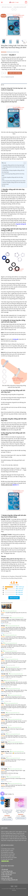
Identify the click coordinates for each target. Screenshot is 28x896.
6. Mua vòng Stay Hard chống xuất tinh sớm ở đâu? (13, 180)
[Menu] (2, 2)
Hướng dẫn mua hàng (7, 852)
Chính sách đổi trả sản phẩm (9, 857)
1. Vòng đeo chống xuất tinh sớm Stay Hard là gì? (13, 165)
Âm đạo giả (5, 869)
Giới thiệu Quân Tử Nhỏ (8, 849)
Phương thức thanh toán (8, 854)
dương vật (15, 339)
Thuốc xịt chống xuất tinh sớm (10, 880)
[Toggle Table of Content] (24, 163)
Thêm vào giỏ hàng (15, 73)
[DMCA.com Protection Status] (5, 861)
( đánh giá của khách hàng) (13, 52)
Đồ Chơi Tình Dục (7, 7)
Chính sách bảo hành (7, 859)
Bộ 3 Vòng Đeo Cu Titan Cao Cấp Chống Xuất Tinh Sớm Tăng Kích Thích (7, 811)
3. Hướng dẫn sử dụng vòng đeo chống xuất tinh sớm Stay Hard (13, 171)
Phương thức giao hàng (8, 856)
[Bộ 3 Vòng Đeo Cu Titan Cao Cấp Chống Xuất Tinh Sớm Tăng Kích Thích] (7, 802)
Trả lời (2, 615)
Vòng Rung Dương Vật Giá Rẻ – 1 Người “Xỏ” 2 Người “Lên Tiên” (21, 811)
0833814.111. (16, 485)
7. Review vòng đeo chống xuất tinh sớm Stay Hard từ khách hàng (13, 183)
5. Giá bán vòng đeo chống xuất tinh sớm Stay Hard (12, 178)
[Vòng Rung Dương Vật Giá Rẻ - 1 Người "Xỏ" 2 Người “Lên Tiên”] (21, 802)
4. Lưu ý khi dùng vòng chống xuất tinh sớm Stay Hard (13, 174)
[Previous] (3, 24)
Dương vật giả (5, 876)
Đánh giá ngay (14, 597)
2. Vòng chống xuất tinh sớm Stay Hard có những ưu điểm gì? (13, 167)
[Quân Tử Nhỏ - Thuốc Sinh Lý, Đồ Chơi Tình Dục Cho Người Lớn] (14, 2)
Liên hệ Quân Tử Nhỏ (7, 850)
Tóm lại (3, 185)
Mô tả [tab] (2, 84)
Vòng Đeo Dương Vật (19, 7)
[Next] (25, 24)
